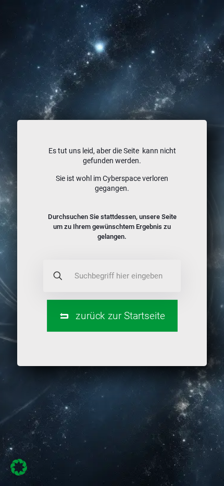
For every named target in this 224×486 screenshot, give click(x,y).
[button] (19, 467)
